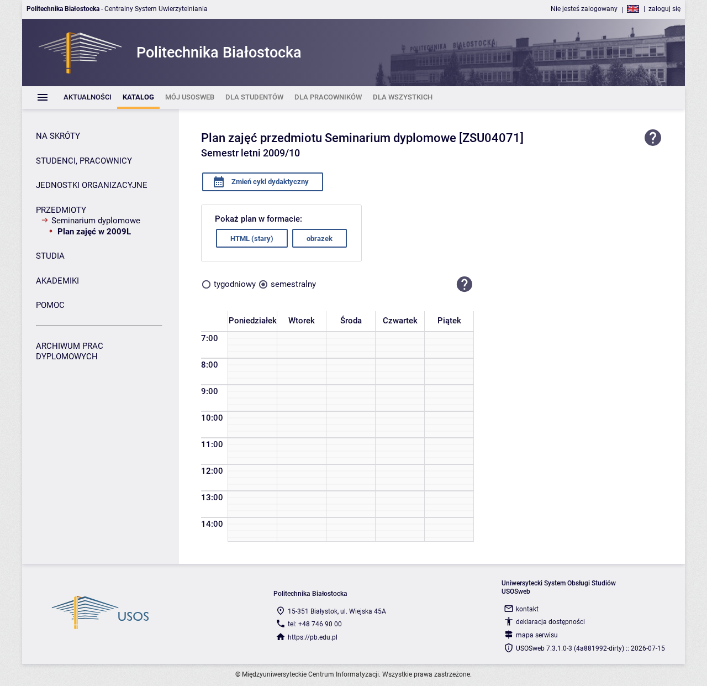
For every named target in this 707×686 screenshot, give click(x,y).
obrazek (320, 238)
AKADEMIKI (57, 281)
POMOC (50, 305)
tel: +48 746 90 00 (315, 624)
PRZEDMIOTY (61, 210)
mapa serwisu (537, 635)
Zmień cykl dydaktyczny (269, 181)
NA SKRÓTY (58, 136)
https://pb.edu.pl (312, 637)
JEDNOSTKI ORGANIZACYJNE (91, 185)
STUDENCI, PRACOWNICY (84, 161)
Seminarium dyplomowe (95, 221)
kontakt (527, 609)
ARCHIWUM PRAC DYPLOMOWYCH (69, 351)
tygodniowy (235, 284)
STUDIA (50, 256)
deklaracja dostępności (550, 622)
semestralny (293, 284)
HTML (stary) (251, 238)
